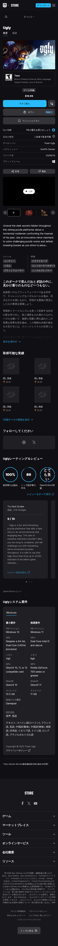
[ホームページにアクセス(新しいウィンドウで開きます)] (24, 442)
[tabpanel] (29, 660)
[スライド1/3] (26, 581)
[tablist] (29, 613)
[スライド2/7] (28, 212)
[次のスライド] (53, 212)
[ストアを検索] (6, 17)
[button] (29, 341)
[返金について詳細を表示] (53, 136)
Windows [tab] (11, 612)
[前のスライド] (5, 212)
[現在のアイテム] (13, 212)
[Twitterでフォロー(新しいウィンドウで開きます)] (34, 442)
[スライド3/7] (44, 212)
